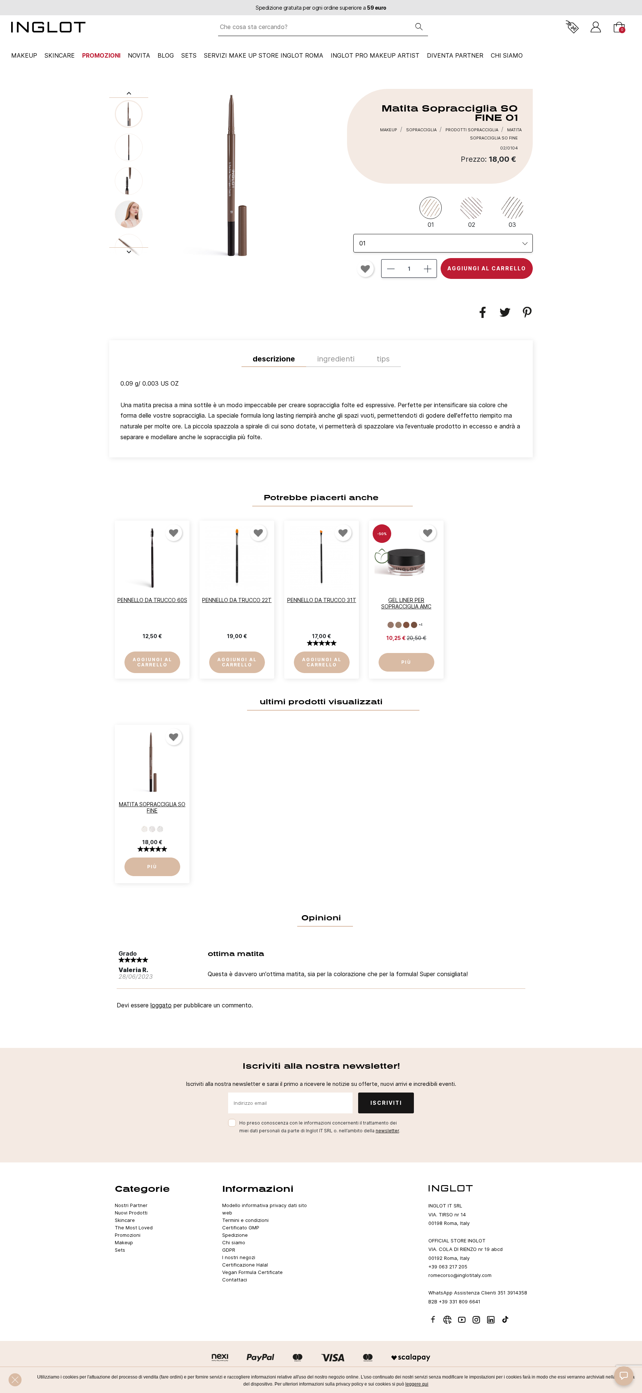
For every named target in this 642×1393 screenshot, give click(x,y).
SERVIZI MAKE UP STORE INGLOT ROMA (263, 55)
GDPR (228, 1250)
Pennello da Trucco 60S (152, 600)
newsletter (387, 1130)
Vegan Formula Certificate (252, 1272)
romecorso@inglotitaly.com (460, 1275)
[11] (391, 624)
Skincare (60, 55)
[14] (406, 624)
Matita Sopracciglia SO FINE (152, 807)
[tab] (321, 412)
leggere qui (416, 1384)
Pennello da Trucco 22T (237, 600)
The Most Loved (134, 1227)
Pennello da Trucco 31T (321, 600)
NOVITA (139, 55)
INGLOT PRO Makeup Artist (375, 55)
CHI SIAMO (507, 55)
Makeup (24, 55)
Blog (166, 55)
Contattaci (234, 1280)
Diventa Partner (455, 55)
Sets (189, 55)
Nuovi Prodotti (131, 1213)
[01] (144, 829)
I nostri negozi (238, 1257)
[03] (160, 829)
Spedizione (235, 1235)
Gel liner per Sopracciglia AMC (406, 603)
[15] (414, 624)
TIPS (383, 358)
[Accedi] (596, 27)
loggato (161, 1005)
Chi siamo (233, 1242)
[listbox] (443, 243)
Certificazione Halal (245, 1265)
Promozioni (101, 55)
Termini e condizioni (245, 1220)
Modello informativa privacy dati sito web (264, 1209)
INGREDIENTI (335, 358)
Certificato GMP (240, 1227)
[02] (152, 829)
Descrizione (274, 358)
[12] (398, 624)
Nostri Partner (131, 1205)
